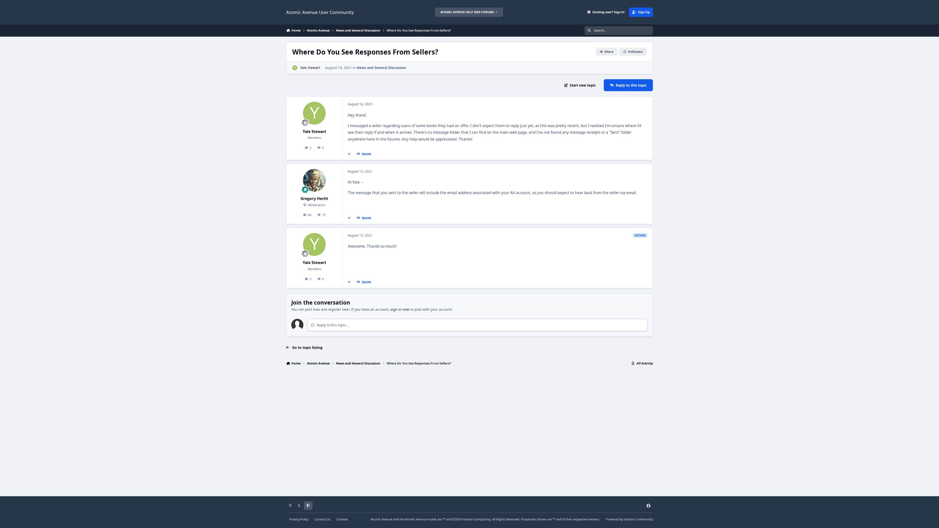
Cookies (342, 519)
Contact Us (322, 519)
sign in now (399, 309)
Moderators (316, 205)
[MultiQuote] (349, 154)
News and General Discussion (381, 67)
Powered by (629, 519)
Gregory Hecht (314, 198)
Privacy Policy (298, 519)
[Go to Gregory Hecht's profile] (314, 180)
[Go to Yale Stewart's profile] (294, 67)
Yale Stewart (310, 67)
